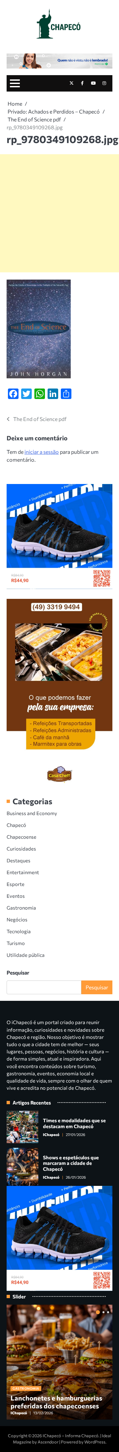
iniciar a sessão (41, 452)
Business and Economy (32, 813)
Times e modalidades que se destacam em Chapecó (74, 1123)
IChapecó (51, 1134)
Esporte (15, 884)
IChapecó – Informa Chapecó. (71, 1435)
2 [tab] (103, 1312)
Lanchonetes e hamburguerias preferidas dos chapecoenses (56, 1402)
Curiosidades (21, 849)
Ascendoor (48, 1441)
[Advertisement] (59, 213)
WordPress (94, 1441)
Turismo (16, 943)
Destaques (18, 860)
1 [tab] (98, 1312)
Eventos (16, 896)
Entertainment (23, 872)
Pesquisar (18, 972)
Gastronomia (21, 908)
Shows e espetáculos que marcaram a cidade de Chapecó (71, 1163)
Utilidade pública (26, 955)
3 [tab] (108, 1312)
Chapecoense (21, 837)
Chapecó (16, 825)
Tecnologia (19, 931)
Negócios (17, 919)
